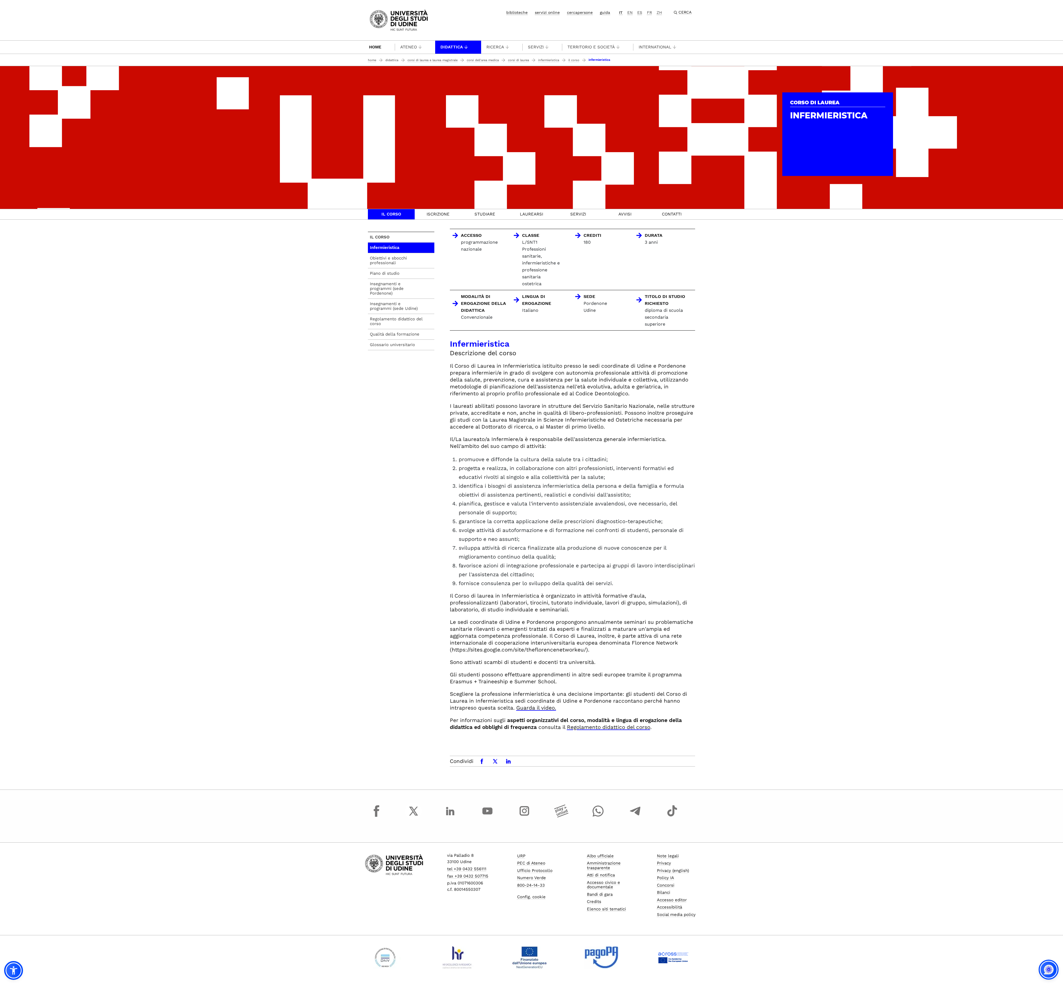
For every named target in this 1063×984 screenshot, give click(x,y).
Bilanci (663, 892)
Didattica (451, 47)
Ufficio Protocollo (535, 870)
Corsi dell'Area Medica (483, 60)
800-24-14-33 (531, 885)
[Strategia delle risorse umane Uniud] (457, 957)
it (621, 12)
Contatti (672, 214)
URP (521, 855)
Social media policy (676, 914)
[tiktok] (672, 816)
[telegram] (635, 816)
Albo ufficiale (600, 855)
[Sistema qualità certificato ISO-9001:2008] (385, 957)
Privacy (664, 863)
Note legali (668, 855)
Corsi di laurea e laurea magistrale (432, 60)
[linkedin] (450, 816)
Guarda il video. (536, 708)
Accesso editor (672, 899)
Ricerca (495, 47)
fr (649, 12)
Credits (594, 901)
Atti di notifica (601, 875)
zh (659, 12)
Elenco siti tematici (606, 909)
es (639, 12)
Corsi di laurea (518, 60)
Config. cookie (531, 896)
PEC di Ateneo (531, 863)
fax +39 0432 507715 (467, 876)
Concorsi (665, 885)
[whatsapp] (598, 816)
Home (375, 47)
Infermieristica (548, 60)
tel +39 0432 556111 (466, 868)
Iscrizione (438, 214)
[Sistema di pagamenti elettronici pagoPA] (601, 957)
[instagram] (524, 816)
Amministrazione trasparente (604, 865)
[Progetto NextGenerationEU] (529, 957)
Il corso (573, 60)
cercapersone (580, 12)
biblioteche (517, 12)
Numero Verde (531, 877)
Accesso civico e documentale (603, 885)
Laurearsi (531, 214)
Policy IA (665, 877)
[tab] (391, 214)
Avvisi (624, 214)
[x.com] (413, 816)
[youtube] (487, 816)
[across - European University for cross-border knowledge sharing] (673, 957)
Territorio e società (591, 47)
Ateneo (408, 47)
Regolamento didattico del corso (608, 727)
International (655, 47)
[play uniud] (561, 816)
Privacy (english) (673, 870)
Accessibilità (669, 907)
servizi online (547, 12)
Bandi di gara (600, 894)
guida (605, 12)
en (630, 12)
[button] (14, 970)
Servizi (536, 47)
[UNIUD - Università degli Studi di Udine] (399, 20)
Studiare (484, 214)
